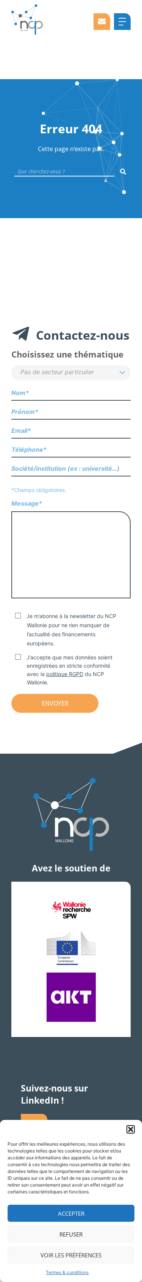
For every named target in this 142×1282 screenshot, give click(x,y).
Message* (26, 503)
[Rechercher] (123, 171)
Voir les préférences (71, 1255)
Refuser (71, 1234)
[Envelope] (102, 21)
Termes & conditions (67, 1272)
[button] (130, 1129)
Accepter (71, 1213)
